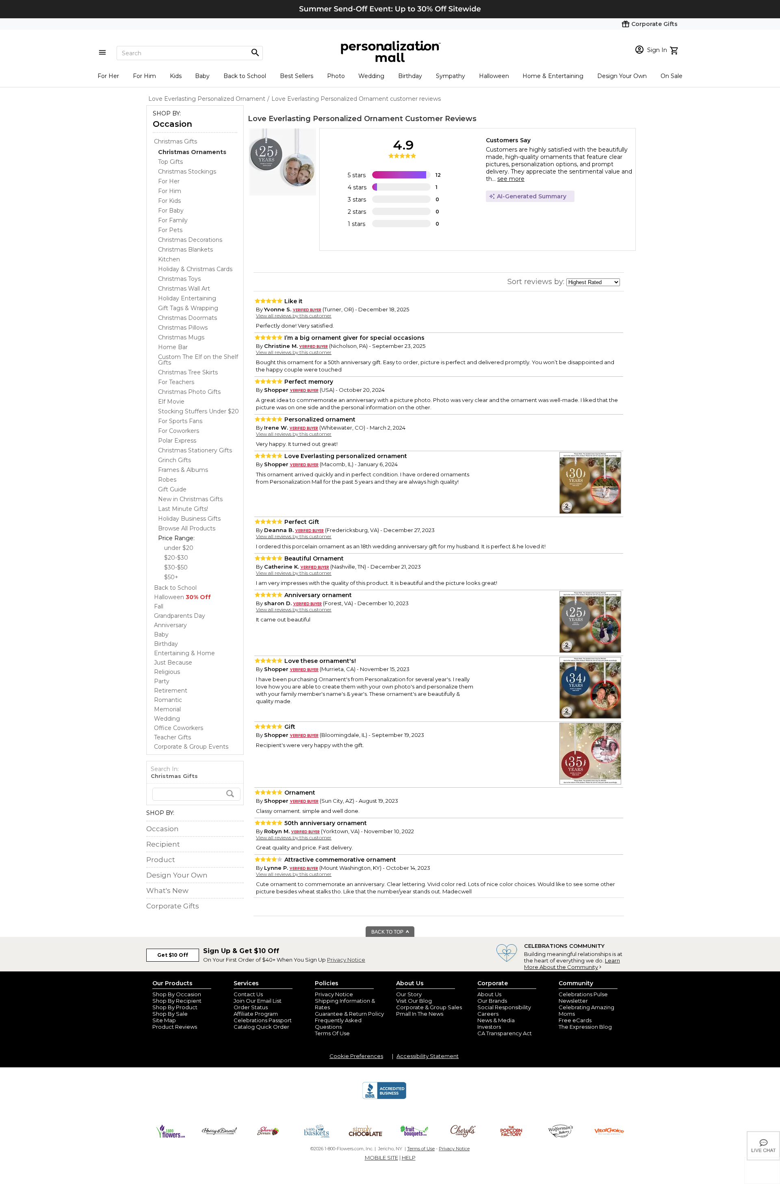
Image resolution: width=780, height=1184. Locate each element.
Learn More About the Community (572, 963)
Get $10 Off (172, 955)
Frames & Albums (183, 470)
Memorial (167, 709)
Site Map (164, 1020)
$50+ (171, 577)
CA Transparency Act (504, 1033)
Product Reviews (174, 1026)
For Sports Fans (180, 421)
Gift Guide (172, 489)
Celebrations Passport (263, 1020)
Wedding (371, 76)
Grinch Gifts (174, 460)
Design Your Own (622, 76)
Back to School (244, 76)
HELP (409, 1157)
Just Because (173, 662)
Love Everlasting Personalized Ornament (325, 118)
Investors (489, 1026)
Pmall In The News (419, 1013)
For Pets (170, 230)
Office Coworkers (178, 728)
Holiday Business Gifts (189, 518)
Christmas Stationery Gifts (195, 450)
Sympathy (450, 76)
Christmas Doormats (187, 318)
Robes (167, 479)
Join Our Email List (258, 1000)
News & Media (496, 1020)
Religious (167, 672)
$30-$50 (176, 567)
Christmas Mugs (181, 337)
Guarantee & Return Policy (349, 1013)
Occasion (172, 124)
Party (161, 681)
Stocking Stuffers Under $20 (198, 411)
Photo (336, 76)
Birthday (410, 76)
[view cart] (675, 50)
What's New (167, 890)
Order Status (251, 1007)
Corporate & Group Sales (429, 1007)
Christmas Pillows (183, 327)
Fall (158, 606)
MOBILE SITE (381, 1157)
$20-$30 (176, 557)
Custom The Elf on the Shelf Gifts (198, 359)
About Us (489, 994)
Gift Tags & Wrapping (188, 308)
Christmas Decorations (190, 239)
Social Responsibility (504, 1007)
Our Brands (492, 1000)
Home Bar (173, 347)
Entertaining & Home (184, 653)
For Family (173, 220)
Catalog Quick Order (261, 1026)
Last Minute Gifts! (183, 509)
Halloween (494, 76)
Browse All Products (186, 528)
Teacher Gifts (172, 737)
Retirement (170, 690)
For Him (144, 76)
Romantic (168, 700)
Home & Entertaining (552, 76)
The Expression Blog (585, 1026)
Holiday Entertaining (187, 298)
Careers (487, 1013)
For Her (108, 76)
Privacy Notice (346, 959)
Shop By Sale (170, 1013)
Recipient (163, 844)
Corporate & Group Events (191, 746)
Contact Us (248, 994)
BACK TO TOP (388, 932)
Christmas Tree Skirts (188, 372)
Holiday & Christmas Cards (195, 269)
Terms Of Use (332, 1033)
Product (160, 860)
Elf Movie (171, 401)
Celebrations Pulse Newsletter (583, 997)
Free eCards (575, 1020)
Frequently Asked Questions (338, 1023)
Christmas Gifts (175, 141)
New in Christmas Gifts (190, 499)
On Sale (671, 76)
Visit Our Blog (414, 1000)
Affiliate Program (256, 1013)
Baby (202, 76)
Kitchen (169, 259)
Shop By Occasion (176, 994)
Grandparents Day (179, 615)
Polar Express (177, 440)
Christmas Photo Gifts (189, 391)
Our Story (409, 994)
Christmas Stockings (187, 171)
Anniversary (170, 625)
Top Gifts (170, 161)
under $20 (178, 548)
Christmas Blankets (185, 249)
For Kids (169, 200)
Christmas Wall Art (184, 288)
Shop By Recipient (177, 1000)
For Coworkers (178, 430)
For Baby (171, 210)
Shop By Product (174, 1007)
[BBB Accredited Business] (384, 1098)
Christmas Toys (179, 278)
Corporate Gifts (172, 906)
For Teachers (176, 382)
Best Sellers (296, 76)
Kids (176, 76)
